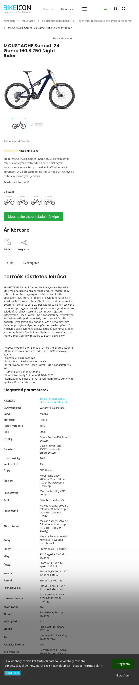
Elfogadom (123, 664)
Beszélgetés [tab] (31, 263)
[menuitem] (50, 9)
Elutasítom (123, 675)
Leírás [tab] (9, 263)
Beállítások (12, 673)
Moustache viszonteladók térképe (33, 216)
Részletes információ (16, 182)
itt (101, 665)
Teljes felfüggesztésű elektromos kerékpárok (53, 400)
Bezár (64, 254)
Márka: (62, 38)
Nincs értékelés (29, 151)
